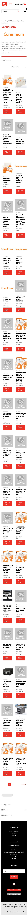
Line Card (14, 856)
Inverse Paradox (23, 912)
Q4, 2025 (14, 858)
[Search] (18, 11)
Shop (6, 21)
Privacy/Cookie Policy (20, 907)
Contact (14, 848)
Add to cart (7, 152)
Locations (14, 850)
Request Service (14, 894)
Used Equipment (14, 831)
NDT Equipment (13, 21)
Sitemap (14, 909)
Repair (14, 836)
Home (3, 21)
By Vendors (20, 21)
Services (14, 833)
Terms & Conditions (9, 907)
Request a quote (14, 889)
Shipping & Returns (14, 845)
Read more (6, 111)
